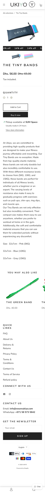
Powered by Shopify (22, 468)
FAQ (5, 333)
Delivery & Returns (8, 346)
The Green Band (19, 302)
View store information (15, 130)
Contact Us (8, 368)
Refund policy (10, 379)
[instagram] (9, 394)
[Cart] (41, 4)
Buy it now (15, 115)
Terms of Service (11, 374)
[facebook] (4, 394)
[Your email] (22, 428)
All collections (8, 13)
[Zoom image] (22, 33)
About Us (8, 339)
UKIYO (25, 465)
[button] (7, 33)
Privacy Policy (10, 353)
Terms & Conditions (8, 361)
